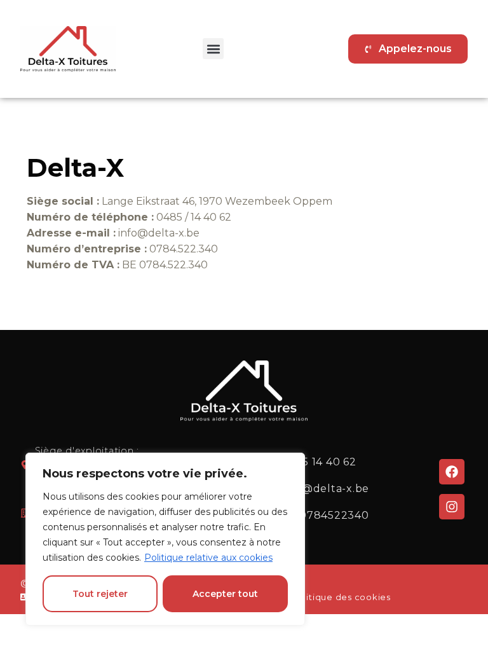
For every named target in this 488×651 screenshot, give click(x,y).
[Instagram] (451, 506)
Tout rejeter (100, 594)
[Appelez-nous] (408, 49)
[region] (165, 539)
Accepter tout (225, 594)
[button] (213, 48)
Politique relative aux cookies (208, 557)
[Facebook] (451, 471)
